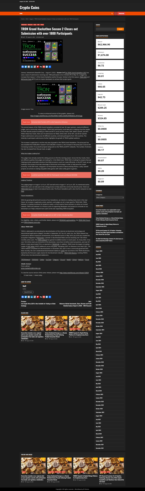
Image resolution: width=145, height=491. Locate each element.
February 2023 (99, 394)
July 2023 (98, 376)
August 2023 (99, 373)
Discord (62, 259)
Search (98, 25)
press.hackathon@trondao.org (30, 268)
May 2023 (98, 383)
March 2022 (99, 434)
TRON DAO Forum (84, 220)
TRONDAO (35, 259)
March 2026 (99, 269)
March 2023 (99, 391)
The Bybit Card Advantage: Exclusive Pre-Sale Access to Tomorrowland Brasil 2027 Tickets (109, 240)
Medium (81, 259)
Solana (61, 329)
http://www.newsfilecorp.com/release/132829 (74, 273)
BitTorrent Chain (26, 79)
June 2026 (98, 258)
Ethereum (30, 24)
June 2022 (98, 423)
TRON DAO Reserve (70, 253)
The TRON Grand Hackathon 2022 (75, 73)
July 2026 (98, 254)
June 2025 (98, 297)
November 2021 (100, 448)
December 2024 (100, 319)
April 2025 (98, 305)
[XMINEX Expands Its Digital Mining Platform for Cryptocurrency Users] (80, 323)
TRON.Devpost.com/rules (32, 222)
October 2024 (99, 326)
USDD (63, 251)
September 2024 (100, 330)
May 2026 (98, 262)
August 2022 (99, 416)
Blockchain (24, 24)
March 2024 (99, 351)
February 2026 (99, 272)
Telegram (56, 259)
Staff (24, 37)
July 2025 (98, 294)
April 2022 (98, 430)
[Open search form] (112, 13)
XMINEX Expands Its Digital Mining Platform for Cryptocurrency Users (78, 334)
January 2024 (99, 358)
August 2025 (99, 290)
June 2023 (98, 380)
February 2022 (99, 437)
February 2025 (99, 312)
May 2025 (98, 301)
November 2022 (100, 405)
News (35, 24)
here (22, 191)
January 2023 (99, 398)
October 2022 (99, 409)
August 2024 (99, 333)
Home (21, 13)
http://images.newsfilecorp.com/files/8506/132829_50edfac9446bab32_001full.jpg (56, 116)
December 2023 (100, 362)
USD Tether (31, 246)
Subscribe (121, 13)
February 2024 (99, 355)
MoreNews (78, 489)
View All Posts (28, 292)
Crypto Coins (29, 7)
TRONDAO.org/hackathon (67, 220)
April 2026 (98, 265)
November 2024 (100, 323)
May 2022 (98, 427)
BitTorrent (40, 238)
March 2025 (99, 308)
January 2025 (99, 315)
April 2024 (98, 348)
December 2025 (100, 280)
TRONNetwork (25, 259)
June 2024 (98, 340)
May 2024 (98, 344)
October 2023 (99, 369)
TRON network (42, 240)
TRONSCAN (55, 244)
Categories (99, 195)
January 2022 (99, 441)
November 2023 (100, 366)
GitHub (74, 259)
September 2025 (100, 287)
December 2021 (100, 444)
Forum (30, 189)
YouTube (48, 259)
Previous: (38, 303)
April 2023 (98, 387)
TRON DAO (83, 77)
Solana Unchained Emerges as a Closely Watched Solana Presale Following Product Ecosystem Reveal (56, 335)
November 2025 (100, 283)
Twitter (42, 259)
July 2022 (98, 419)
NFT (38, 24)
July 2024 (98, 337)
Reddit (69, 259)
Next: (75, 303)
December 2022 (100, 401)
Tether (42, 24)
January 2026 (99, 276)
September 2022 (100, 412)
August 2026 (99, 251)
